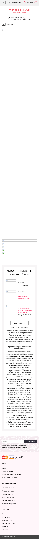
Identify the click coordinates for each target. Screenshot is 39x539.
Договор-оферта (8, 497)
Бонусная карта (7, 471)
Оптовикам (6, 517)
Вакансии (5, 526)
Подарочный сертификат (10, 477)
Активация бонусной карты (11, 474)
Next (34, 135)
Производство (7, 520)
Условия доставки (8, 491)
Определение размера (9, 503)
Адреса (4, 468)
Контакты (5, 530)
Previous (4, 135)
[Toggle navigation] (4, 2)
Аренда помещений (8, 523)
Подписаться (30, 441)
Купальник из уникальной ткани (24, 297)
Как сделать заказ (8, 488)
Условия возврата (8, 500)
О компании (6, 514)
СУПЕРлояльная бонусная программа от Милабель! (25, 310)
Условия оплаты (7, 494)
